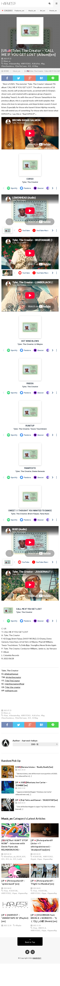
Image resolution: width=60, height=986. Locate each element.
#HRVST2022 (6, 893)
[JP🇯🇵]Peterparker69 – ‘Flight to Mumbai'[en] (42, 882)
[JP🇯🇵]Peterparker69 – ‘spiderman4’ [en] (13, 882)
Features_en (19, 11)
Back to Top (30, 942)
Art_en (42, 11)
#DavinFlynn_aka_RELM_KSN (14, 856)
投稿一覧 (35, 744)
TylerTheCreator (12, 680)
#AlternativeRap (14, 63)
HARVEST (37, 958)
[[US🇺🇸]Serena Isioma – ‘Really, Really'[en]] (7, 772)
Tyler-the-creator (12, 687)
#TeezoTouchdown (7, 66)
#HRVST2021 (26, 63)
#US (29, 66)
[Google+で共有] (30, 78)
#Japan (39, 859)
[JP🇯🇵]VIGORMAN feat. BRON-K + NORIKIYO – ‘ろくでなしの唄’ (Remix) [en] (44, 918)
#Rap (43, 63)
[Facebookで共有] (7, 78)
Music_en (32, 11)
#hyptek (33, 859)
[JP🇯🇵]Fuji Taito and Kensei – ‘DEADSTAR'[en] (36, 800)
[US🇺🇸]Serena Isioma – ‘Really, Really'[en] (34, 767)
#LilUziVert (36, 63)
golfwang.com (11, 690)
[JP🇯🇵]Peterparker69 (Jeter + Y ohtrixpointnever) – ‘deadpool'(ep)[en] (42, 845)
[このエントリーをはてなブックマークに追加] (41, 78)
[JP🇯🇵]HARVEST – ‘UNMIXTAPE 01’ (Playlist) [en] (14, 918)
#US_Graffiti (17, 859)
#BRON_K (42, 928)
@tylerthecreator (13, 677)
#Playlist (18, 925)
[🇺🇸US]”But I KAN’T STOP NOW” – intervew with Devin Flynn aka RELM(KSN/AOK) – (14, 845)
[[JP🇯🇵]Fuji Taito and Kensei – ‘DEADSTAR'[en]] (7, 805)
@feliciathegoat (11, 674)
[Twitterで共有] (18, 78)
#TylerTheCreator (21, 66)
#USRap (35, 66)
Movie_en (53, 11)
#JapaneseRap (47, 859)
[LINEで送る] (53, 78)
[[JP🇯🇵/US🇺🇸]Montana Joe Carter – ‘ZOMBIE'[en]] (7, 787)
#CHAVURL (37, 856)
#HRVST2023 (48, 856)
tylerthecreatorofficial (14, 684)
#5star (6, 63)
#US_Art (9, 859)
